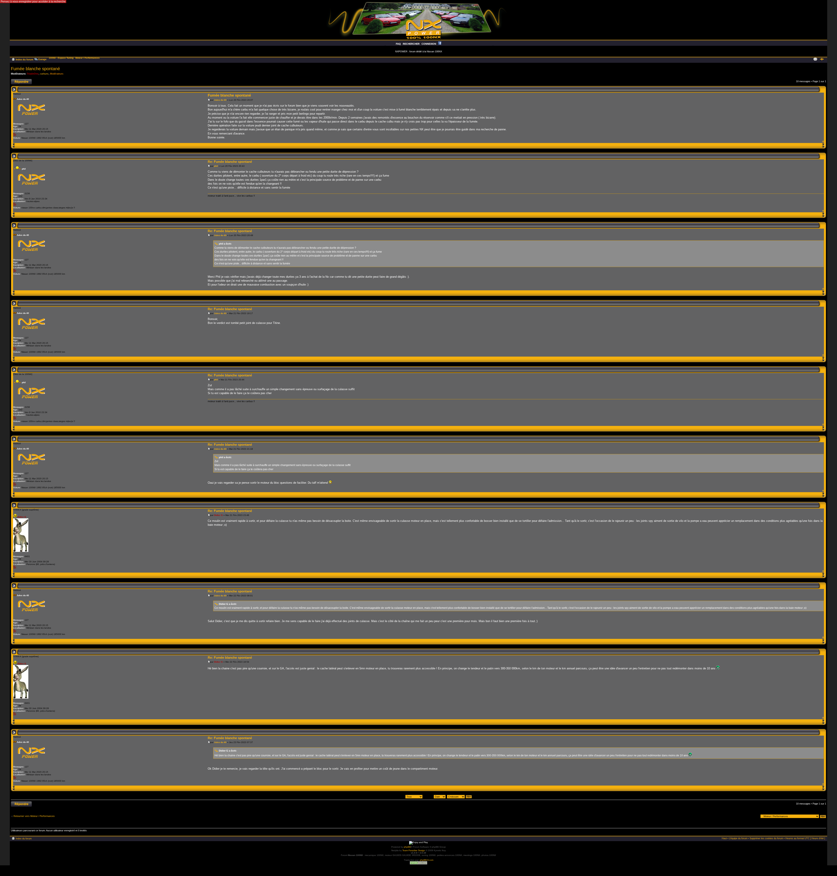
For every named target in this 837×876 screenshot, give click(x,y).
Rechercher (411, 44)
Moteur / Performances (87, 58)
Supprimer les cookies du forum (766, 838)
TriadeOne (33, 73)
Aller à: (755, 816)
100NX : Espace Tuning (61, 58)
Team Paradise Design (413, 850)
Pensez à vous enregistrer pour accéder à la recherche (33, 1)
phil (216, 166)
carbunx (44, 73)
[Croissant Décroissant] (459, 796)
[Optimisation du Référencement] (418, 863)
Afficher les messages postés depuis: (385, 796)
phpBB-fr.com (426, 860)
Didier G (218, 515)
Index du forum (24, 59)
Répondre (16, 80)
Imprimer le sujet (815, 59)
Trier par (429, 796)
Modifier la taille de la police (822, 59)
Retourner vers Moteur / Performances (34, 816)
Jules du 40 (220, 100)
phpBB (407, 847)
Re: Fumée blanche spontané (230, 161)
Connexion (429, 44)
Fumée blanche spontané (35, 68)
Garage (42, 59)
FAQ (398, 44)
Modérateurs (56, 73)
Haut (823, 141)
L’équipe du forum (738, 838)
